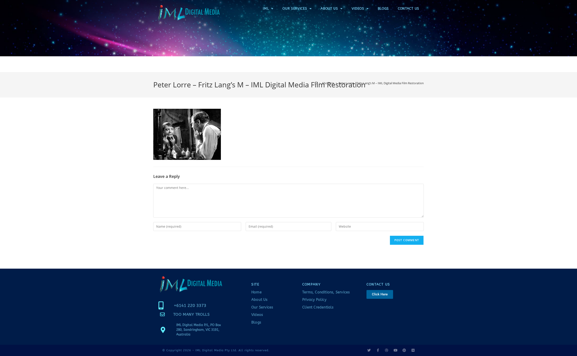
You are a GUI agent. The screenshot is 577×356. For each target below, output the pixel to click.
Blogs (383, 9)
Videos (358, 9)
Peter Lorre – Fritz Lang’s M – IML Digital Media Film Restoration (381, 83)
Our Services (294, 9)
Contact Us (408, 9)
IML (266, 9)
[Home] (316, 83)
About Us (329, 9)
